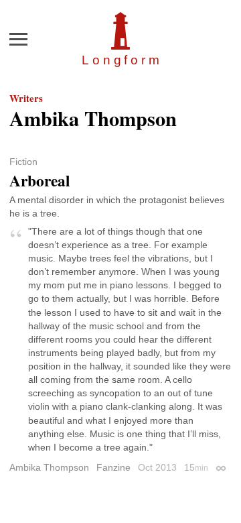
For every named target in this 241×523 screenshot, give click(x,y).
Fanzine (113, 467)
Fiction (23, 161)
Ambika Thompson (49, 467)
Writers (26, 98)
